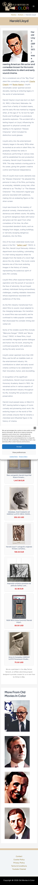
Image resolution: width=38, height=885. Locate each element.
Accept (19, 447)
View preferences (19, 452)
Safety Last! (22, 245)
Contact (19, 856)
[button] (35, 428)
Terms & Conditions (19, 866)
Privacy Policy (23, 456)
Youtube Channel (19, 869)
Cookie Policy (14, 456)
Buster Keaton (18, 84)
